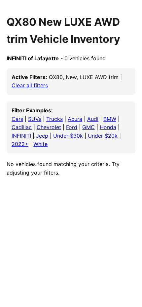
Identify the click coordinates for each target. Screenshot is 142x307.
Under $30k (68, 135)
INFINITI (21, 135)
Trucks (54, 119)
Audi (92, 119)
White (40, 144)
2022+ (20, 144)
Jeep (42, 135)
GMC (88, 127)
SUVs (34, 119)
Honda (108, 127)
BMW (109, 119)
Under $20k (103, 135)
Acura (75, 119)
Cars (17, 119)
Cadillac (22, 127)
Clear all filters (30, 85)
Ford (71, 127)
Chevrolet (49, 127)
